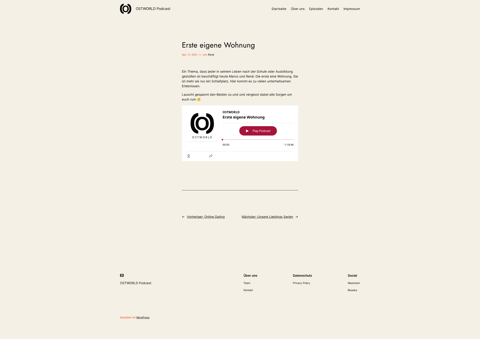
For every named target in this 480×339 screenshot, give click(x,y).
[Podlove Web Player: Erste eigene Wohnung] (240, 133)
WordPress (142, 317)
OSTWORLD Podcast (153, 8)
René (211, 54)
